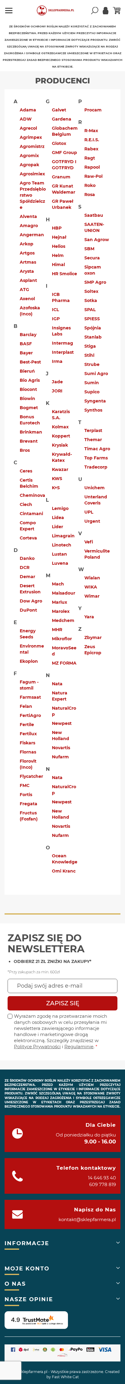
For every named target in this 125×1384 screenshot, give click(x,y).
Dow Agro (31, 601)
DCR (24, 567)
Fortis (26, 794)
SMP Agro (95, 282)
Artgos (27, 253)
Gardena (61, 119)
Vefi (88, 542)
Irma (57, 361)
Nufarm (60, 757)
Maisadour (63, 593)
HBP (57, 228)
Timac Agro (97, 448)
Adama (28, 110)
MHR (57, 629)
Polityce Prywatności (37, 1046)
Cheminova (32, 495)
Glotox (59, 143)
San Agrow (96, 239)
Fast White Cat (65, 1377)
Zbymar (93, 637)
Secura (92, 258)
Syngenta (95, 401)
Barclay (28, 334)
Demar (27, 576)
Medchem (63, 620)
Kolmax (60, 427)
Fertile (27, 724)
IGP (56, 318)
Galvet (59, 110)
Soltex (91, 291)
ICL (55, 309)
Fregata (28, 803)
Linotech (61, 545)
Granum (61, 177)
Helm (58, 255)
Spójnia (92, 328)
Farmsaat (30, 697)
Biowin (27, 398)
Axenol (27, 298)
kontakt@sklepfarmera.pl (87, 1219)
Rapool (92, 167)
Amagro (29, 225)
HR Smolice (64, 273)
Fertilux (28, 733)
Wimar (92, 596)
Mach (58, 584)
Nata (57, 684)
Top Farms (96, 458)
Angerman (32, 234)
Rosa (89, 194)
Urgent (92, 521)
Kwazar (60, 469)
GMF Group (64, 152)
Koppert (61, 436)
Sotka (90, 300)
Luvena (60, 563)
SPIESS (92, 318)
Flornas (28, 752)
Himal (58, 264)
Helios (58, 246)
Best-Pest (30, 362)
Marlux (59, 602)
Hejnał (59, 237)
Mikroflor (62, 638)
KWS (57, 478)
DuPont (28, 610)
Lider (57, 526)
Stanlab (93, 337)
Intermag (62, 343)
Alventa (28, 216)
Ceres (26, 471)
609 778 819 (102, 1184)
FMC (24, 785)
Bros (25, 450)
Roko (90, 185)
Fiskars (27, 743)
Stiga (90, 346)
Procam (93, 110)
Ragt (89, 158)
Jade (57, 382)
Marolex (60, 611)
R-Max (91, 130)
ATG (24, 289)
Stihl (89, 355)
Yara (89, 617)
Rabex (91, 149)
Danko (27, 558)
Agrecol (28, 128)
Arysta (27, 271)
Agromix (29, 155)
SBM (89, 248)
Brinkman (31, 432)
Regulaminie (78, 1046)
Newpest (62, 723)
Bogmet (29, 407)
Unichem (94, 487)
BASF (26, 343)
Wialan (92, 578)
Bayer (26, 353)
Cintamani (31, 513)
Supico (92, 392)
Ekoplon (29, 661)
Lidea (58, 517)
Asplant (28, 280)
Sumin (91, 382)
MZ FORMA (64, 663)
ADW (26, 119)
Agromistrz (32, 146)
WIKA (90, 587)
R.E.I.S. (91, 139)
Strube (92, 364)
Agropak (29, 164)
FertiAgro (30, 715)
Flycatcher (31, 776)
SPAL (90, 309)
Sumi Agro (96, 373)
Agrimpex (31, 137)
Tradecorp (95, 467)
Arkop (26, 244)
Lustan (59, 554)
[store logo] (58, 11)
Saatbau (93, 215)
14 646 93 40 (102, 1178)
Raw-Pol (93, 176)
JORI (57, 391)
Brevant (29, 441)
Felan (26, 706)
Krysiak (60, 445)
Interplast (63, 352)
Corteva (28, 538)
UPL (88, 512)
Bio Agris (30, 380)
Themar (93, 439)
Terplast (93, 430)
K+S (56, 487)
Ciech (26, 504)
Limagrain (63, 536)
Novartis (61, 747)
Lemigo (60, 508)
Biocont (28, 389)
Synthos (93, 410)
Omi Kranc (64, 871)
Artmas (28, 262)
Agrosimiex (32, 174)
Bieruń (27, 371)
